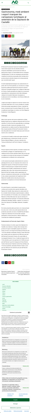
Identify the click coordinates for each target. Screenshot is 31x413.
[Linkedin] (22, 63)
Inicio (2, 7)
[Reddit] (24, 63)
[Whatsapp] (7, 63)
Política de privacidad (18, 411)
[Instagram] (9, 63)
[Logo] (14, 2)
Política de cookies (7, 411)
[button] (29, 312)
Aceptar (15, 400)
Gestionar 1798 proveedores (10, 394)
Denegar (15, 403)
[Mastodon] (18, 63)
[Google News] (5, 63)
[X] (6, 36)
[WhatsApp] (12, 36)
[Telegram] (15, 63)
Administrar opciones (15, 407)
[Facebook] (2, 36)
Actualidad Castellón (7, 32)
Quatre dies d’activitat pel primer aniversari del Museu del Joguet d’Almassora (23, 273)
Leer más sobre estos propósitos (23, 394)
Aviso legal (26, 411)
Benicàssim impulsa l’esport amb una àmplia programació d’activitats (8, 273)
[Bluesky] (20, 63)
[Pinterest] (9, 36)
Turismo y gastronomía (9, 7)
